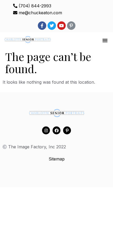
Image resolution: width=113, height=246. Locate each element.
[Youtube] (61, 25)
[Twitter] (52, 25)
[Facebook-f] (42, 25)
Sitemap (57, 159)
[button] (105, 40)
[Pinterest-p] (71, 25)
